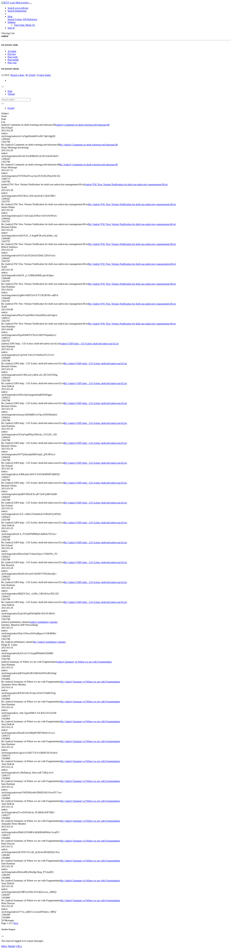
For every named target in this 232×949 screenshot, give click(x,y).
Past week (13, 57)
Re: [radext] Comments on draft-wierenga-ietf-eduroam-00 (88, 144)
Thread (11, 94)
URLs (19, 946)
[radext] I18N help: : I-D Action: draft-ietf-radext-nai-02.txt (89, 343)
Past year (12, 62)
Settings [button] (11, 22)
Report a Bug (17, 75)
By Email (30, 75)
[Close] (2, 936)
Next (15, 923)
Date (10, 91)
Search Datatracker (17, 10)
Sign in (11, 28)
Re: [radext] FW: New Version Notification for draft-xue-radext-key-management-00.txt (132, 204)
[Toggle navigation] (31, 3)
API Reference (29, 19)
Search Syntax (15, 19)
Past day (12, 54)
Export (11, 108)
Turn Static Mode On (24, 25)
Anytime (12, 51)
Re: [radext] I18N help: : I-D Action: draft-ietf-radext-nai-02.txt (95, 363)
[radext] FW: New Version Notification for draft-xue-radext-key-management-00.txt (126, 184)
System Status (44, 75)
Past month (13, 59)
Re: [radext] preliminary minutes (49, 642)
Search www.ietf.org (18, 8)
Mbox (4, 946)
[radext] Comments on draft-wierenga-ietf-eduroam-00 (82, 124)
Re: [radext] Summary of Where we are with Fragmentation (90, 681)
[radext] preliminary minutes (43, 622)
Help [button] (10, 16)
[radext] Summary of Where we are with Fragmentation (84, 661)
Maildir (11, 946)
